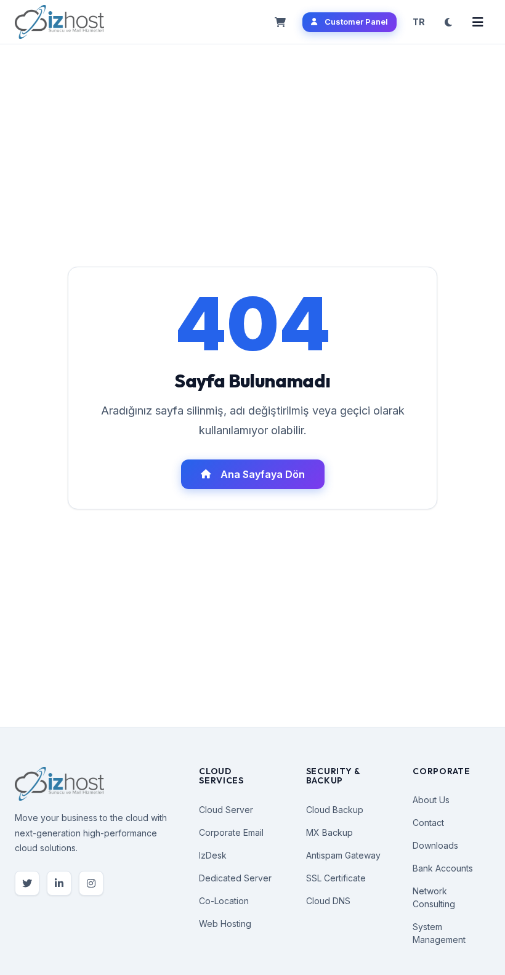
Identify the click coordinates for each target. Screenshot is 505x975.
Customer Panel (356, 21)
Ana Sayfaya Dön (262, 474)
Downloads (435, 845)
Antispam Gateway (343, 855)
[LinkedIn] (59, 883)
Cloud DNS (328, 901)
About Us (431, 800)
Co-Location (224, 901)
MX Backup (329, 832)
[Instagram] (91, 883)
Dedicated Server (235, 878)
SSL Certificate (336, 878)
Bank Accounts (443, 868)
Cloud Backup (334, 809)
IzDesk (213, 855)
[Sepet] (280, 22)
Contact (428, 822)
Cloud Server (226, 809)
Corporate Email (231, 832)
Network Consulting (434, 897)
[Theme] (448, 22)
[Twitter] (27, 883)
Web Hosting (225, 923)
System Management (439, 933)
